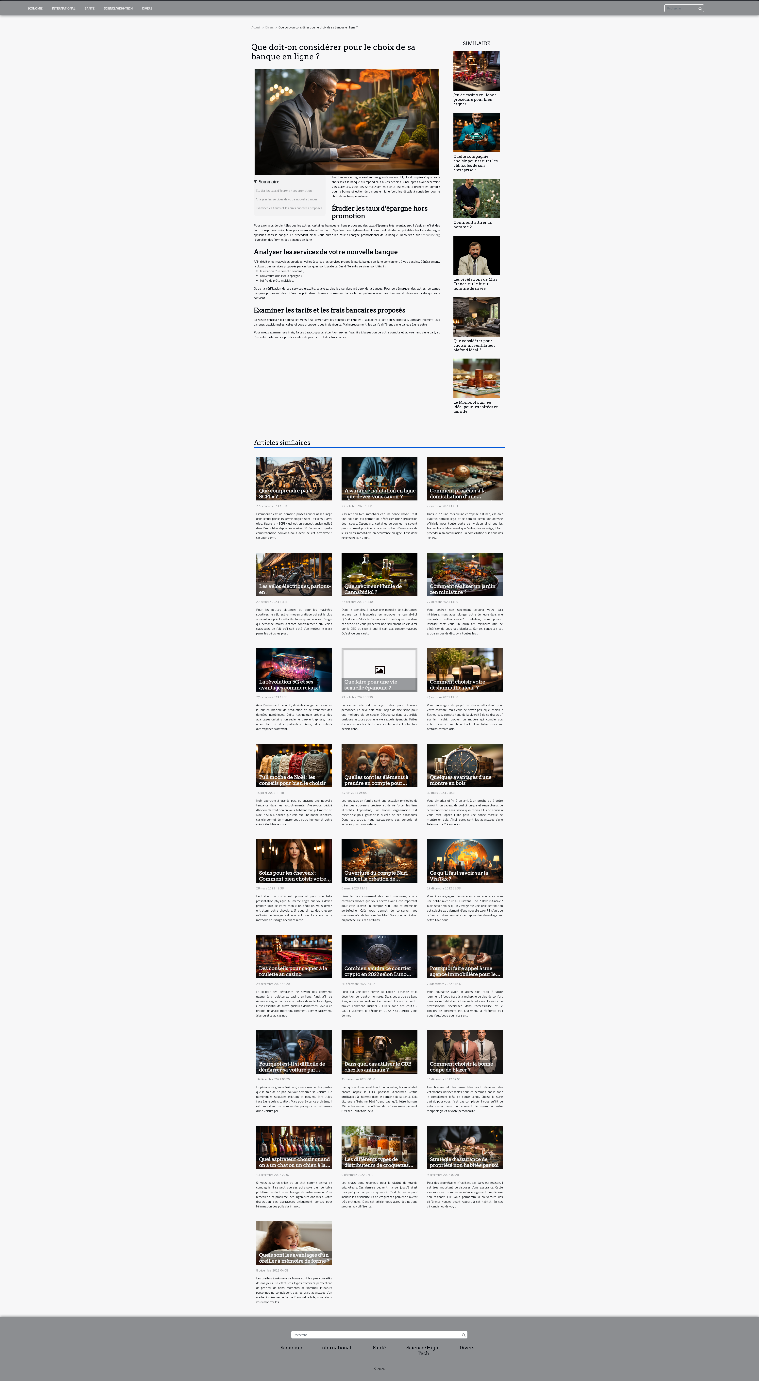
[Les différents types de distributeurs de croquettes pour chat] (379, 1147)
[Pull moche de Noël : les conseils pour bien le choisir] (294, 765)
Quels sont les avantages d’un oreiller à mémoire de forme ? (294, 1258)
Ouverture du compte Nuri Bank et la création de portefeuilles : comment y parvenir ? (376, 882)
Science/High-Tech (118, 8)
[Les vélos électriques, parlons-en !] (294, 574)
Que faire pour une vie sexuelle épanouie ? (371, 685)
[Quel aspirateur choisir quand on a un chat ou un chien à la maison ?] (294, 1147)
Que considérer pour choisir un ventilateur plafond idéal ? (474, 345)
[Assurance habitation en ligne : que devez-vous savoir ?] (379, 478)
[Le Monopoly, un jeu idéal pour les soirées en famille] (476, 378)
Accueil (256, 27)
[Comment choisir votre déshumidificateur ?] (465, 669)
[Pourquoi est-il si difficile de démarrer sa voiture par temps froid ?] (294, 1051)
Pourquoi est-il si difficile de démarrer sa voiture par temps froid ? (292, 1070)
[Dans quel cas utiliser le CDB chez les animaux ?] (379, 1051)
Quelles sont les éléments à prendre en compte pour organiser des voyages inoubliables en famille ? (377, 786)
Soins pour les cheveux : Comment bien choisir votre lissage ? (292, 879)
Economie (34, 8)
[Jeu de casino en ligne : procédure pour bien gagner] (476, 70)
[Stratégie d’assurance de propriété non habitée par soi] (465, 1147)
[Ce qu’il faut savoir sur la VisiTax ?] (465, 860)
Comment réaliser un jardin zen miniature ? (463, 589)
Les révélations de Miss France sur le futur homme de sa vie (475, 284)
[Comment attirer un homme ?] (476, 198)
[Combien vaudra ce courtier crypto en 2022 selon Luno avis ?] (379, 956)
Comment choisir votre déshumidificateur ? (457, 685)
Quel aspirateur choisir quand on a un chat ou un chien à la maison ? (294, 1165)
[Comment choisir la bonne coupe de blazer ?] (465, 1051)
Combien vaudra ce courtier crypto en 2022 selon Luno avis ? (378, 974)
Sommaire (269, 181)
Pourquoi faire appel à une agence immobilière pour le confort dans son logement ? (463, 974)
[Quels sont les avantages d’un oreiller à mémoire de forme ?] (294, 1242)
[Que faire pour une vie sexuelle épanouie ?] (379, 669)
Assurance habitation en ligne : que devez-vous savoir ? (380, 493)
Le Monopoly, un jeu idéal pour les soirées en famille (476, 407)
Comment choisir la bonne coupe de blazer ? (461, 1067)
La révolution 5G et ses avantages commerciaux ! (290, 685)
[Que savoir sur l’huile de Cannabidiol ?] (379, 574)
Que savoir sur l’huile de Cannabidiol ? (373, 589)
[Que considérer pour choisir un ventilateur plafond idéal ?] (476, 316)
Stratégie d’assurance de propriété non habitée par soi (464, 1162)
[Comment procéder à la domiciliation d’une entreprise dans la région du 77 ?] (465, 478)
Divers (147, 8)
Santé (89, 8)
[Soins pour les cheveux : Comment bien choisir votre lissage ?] (294, 860)
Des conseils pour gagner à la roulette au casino (293, 971)
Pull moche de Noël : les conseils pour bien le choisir (292, 780)
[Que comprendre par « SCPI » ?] (294, 478)
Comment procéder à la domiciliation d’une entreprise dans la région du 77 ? (463, 499)
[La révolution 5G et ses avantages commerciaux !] (294, 669)
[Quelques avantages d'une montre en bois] (465, 765)
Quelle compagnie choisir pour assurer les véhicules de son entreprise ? (475, 163)
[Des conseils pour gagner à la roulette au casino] (294, 956)
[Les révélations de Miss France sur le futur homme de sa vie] (476, 255)
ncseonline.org (430, 234)
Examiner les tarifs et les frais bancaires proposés (289, 208)
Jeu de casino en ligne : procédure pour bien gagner (474, 99)
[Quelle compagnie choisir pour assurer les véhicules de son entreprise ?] (476, 132)
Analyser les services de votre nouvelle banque (286, 199)
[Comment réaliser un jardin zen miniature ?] (465, 574)
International (63, 8)
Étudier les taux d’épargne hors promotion (284, 190)
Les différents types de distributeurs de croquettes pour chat (377, 1165)
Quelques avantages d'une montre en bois (461, 780)
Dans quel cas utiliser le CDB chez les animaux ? (378, 1067)
